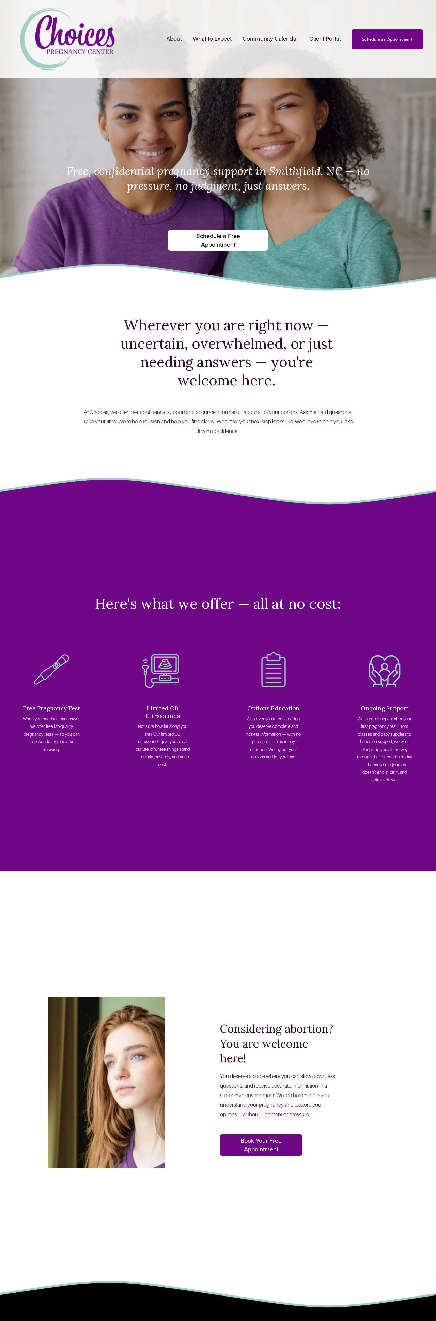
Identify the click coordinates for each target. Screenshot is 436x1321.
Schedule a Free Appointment (218, 240)
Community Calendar (270, 39)
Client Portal (325, 39)
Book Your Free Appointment (261, 1144)
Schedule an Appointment (387, 39)
